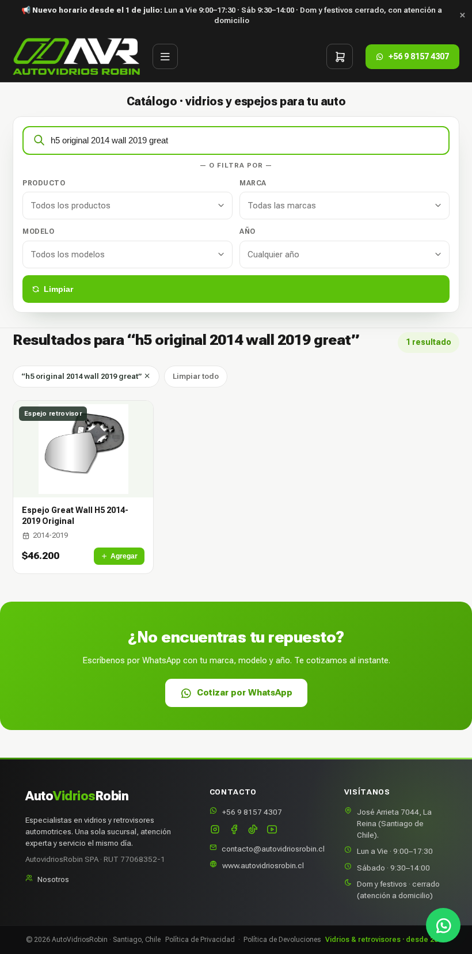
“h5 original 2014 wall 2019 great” (82, 376)
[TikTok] (253, 830)
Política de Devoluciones (282, 940)
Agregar (124, 556)
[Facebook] (234, 830)
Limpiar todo (196, 376)
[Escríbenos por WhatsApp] (443, 925)
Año (247, 231)
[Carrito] (339, 56)
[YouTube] (272, 830)
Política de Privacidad (200, 940)
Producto (43, 183)
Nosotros (53, 879)
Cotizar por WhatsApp (244, 692)
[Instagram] (215, 830)
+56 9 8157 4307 (252, 811)
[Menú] (165, 56)
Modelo (38, 231)
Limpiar (58, 289)
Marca (253, 183)
